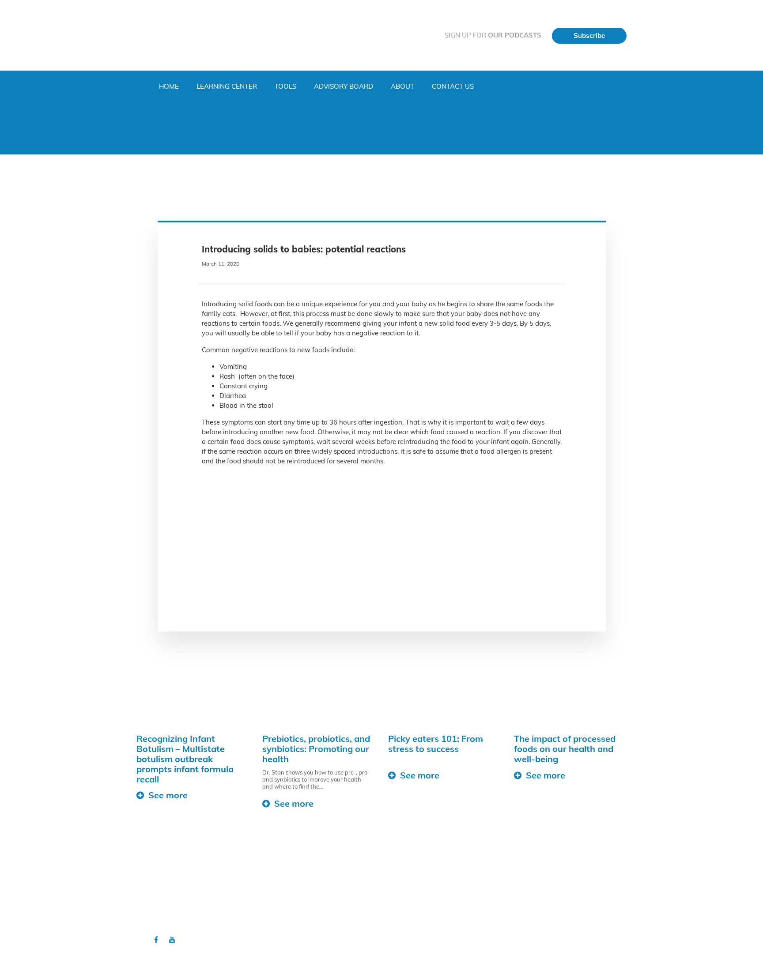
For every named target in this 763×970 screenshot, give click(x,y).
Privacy (271, 902)
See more (168, 795)
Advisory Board (343, 86)
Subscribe (589, 35)
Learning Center (226, 86)
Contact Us (453, 86)
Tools (285, 86)
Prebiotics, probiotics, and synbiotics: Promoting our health (316, 748)
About (402, 86)
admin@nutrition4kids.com (553, 915)
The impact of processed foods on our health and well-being (565, 748)
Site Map (273, 911)
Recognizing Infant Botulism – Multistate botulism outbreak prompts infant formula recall (185, 758)
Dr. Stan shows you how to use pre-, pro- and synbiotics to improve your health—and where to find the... (316, 779)
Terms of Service (284, 920)
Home (169, 86)
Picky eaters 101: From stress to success (435, 743)
